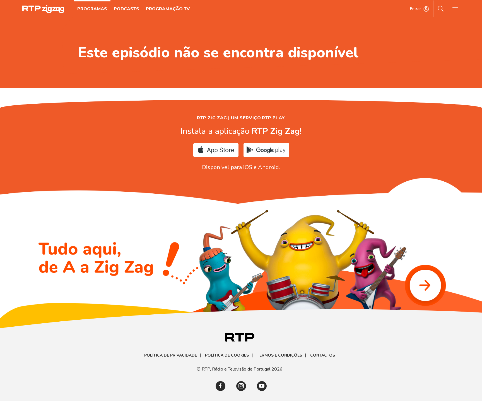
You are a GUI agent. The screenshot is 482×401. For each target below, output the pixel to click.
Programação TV (168, 9)
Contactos (322, 355)
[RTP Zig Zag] (43, 9)
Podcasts (126, 9)
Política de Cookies (227, 355)
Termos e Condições (279, 355)
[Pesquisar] (441, 8)
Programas (92, 9)
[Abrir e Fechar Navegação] (455, 8)
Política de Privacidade (170, 355)
